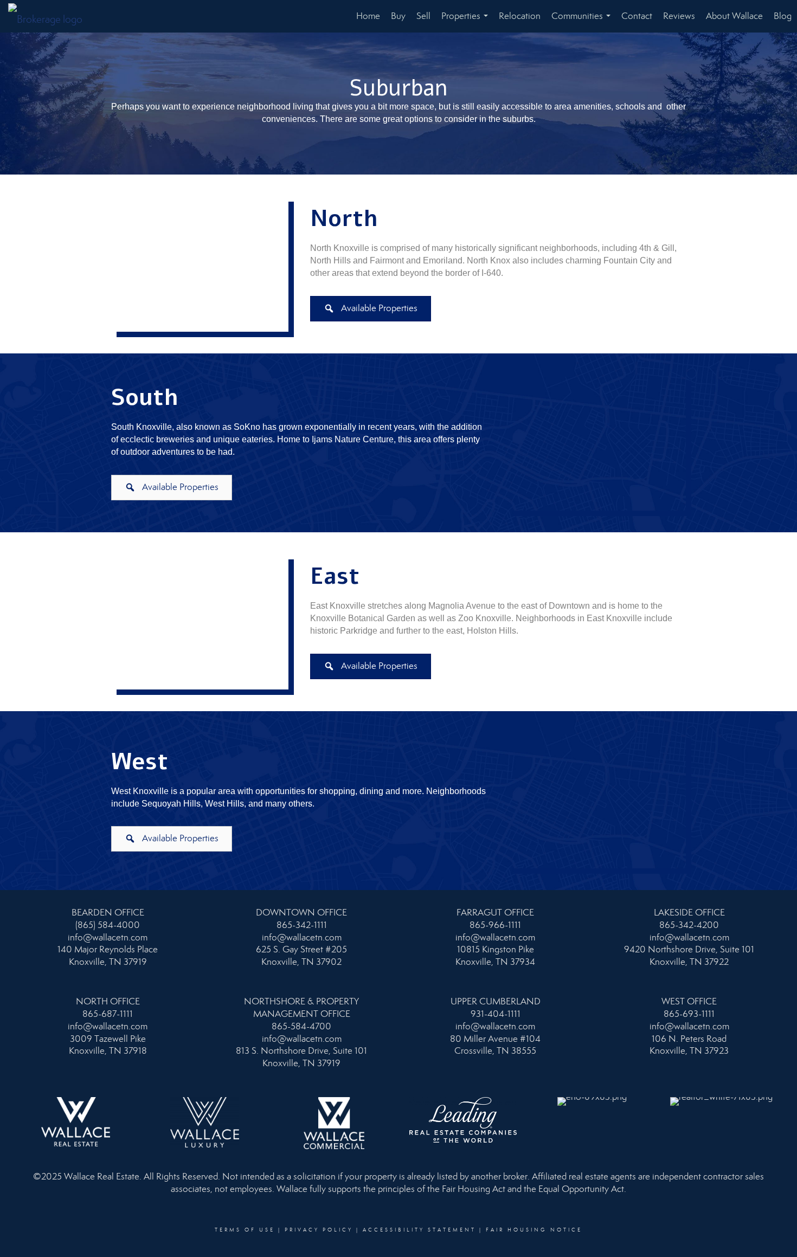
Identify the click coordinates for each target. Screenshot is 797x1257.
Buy (398, 16)
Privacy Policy (319, 1230)
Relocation (520, 16)
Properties (466, 21)
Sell (423, 16)
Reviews (679, 16)
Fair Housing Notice (534, 1230)
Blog (783, 16)
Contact (636, 16)
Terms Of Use (245, 1230)
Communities (583, 21)
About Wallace (734, 16)
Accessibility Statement (419, 1230)
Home (368, 16)
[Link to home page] (50, 16)
